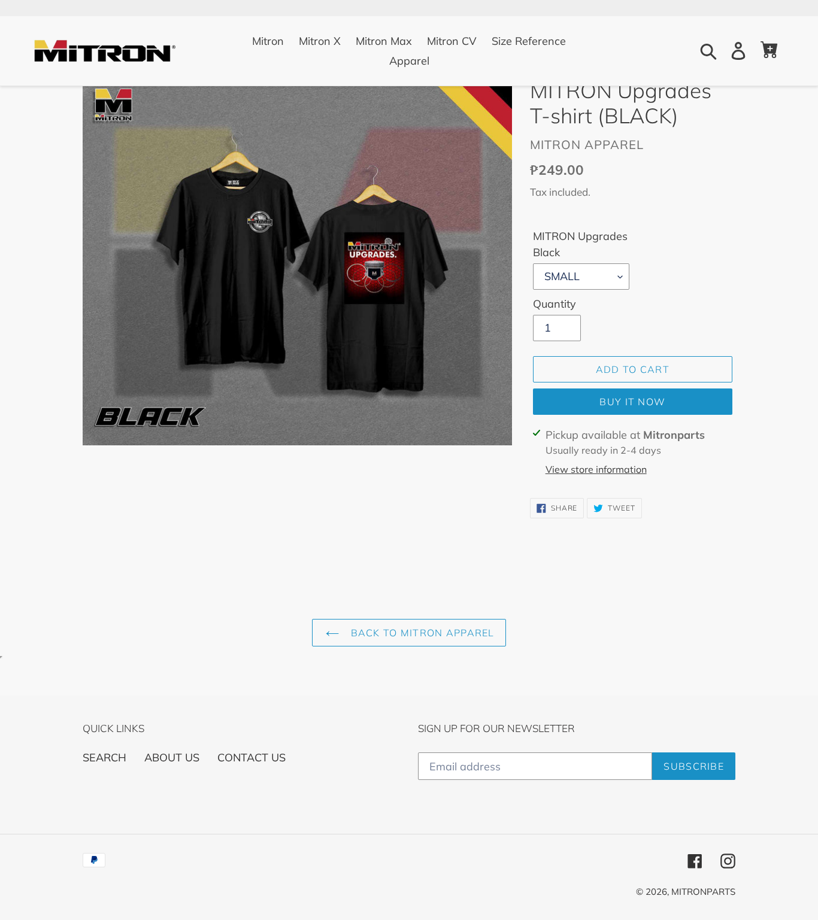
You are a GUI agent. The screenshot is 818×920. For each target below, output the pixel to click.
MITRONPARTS (703, 891)
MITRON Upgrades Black (580, 244)
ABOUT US (171, 757)
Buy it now (632, 402)
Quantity (554, 304)
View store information (596, 469)
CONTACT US (251, 757)
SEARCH (104, 757)
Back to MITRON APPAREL (420, 633)
